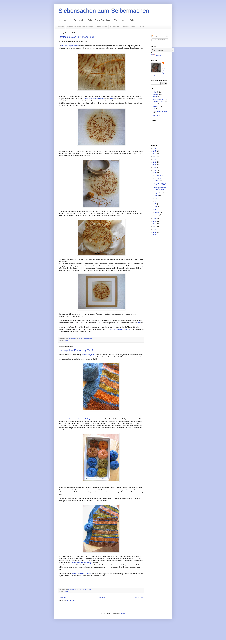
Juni (156, 201)
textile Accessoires (158, 99)
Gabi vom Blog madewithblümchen (118, 329)
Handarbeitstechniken (160, 111)
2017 (155, 173)
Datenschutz (115, 27)
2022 (155, 159)
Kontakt (141, 27)
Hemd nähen (102, 27)
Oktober (157, 181)
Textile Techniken (158, 101)
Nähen (155, 92)
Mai (156, 204)
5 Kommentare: (88, 589)
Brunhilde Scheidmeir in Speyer (93, 99)
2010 (155, 235)
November (158, 178)
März (156, 209)
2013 (155, 226)
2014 (155, 224)
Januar (157, 215)
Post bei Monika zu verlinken (81, 574)
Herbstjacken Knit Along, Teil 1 (76, 350)
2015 (155, 221)
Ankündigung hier (88, 355)
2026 (155, 148)
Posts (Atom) (70, 600)
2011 (155, 232)
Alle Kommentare (159, 40)
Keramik (155, 115)
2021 (155, 162)
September (158, 193)
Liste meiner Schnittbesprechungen (80, 27)
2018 (155, 170)
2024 (155, 154)
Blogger (122, 613)
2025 (155, 151)
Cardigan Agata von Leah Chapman (81, 419)
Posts (155, 36)
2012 (155, 229)
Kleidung (155, 94)
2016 (155, 218)
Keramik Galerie (129, 27)
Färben (66, 340)
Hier (111, 99)
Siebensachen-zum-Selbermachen (104, 10)
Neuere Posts (63, 597)
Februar (157, 212)
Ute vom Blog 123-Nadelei (70, 46)
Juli (156, 198)
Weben (155, 104)
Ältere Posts (139, 597)
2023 (155, 156)
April (156, 206)
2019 (155, 167)
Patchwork (156, 106)
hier (139, 323)
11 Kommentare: (88, 338)
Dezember (158, 175)
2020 (155, 165)
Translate (158, 55)
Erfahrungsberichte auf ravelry (81, 563)
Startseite (60, 27)
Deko (154, 109)
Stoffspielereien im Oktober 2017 (77, 36)
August (157, 196)
